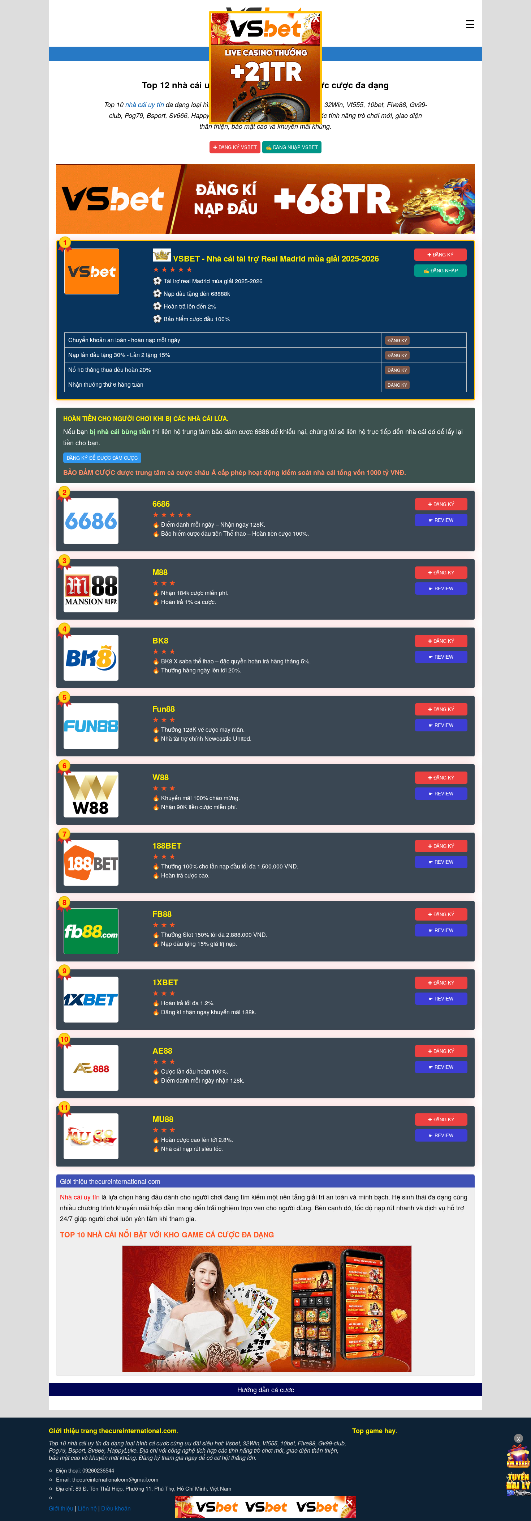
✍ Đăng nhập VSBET (292, 147)
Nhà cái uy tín (80, 1196)
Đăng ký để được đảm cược (102, 457)
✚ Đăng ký (440, 254)
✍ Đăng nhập (440, 270)
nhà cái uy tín (144, 104)
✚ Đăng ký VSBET (235, 147)
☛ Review (441, 520)
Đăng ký (397, 340)
